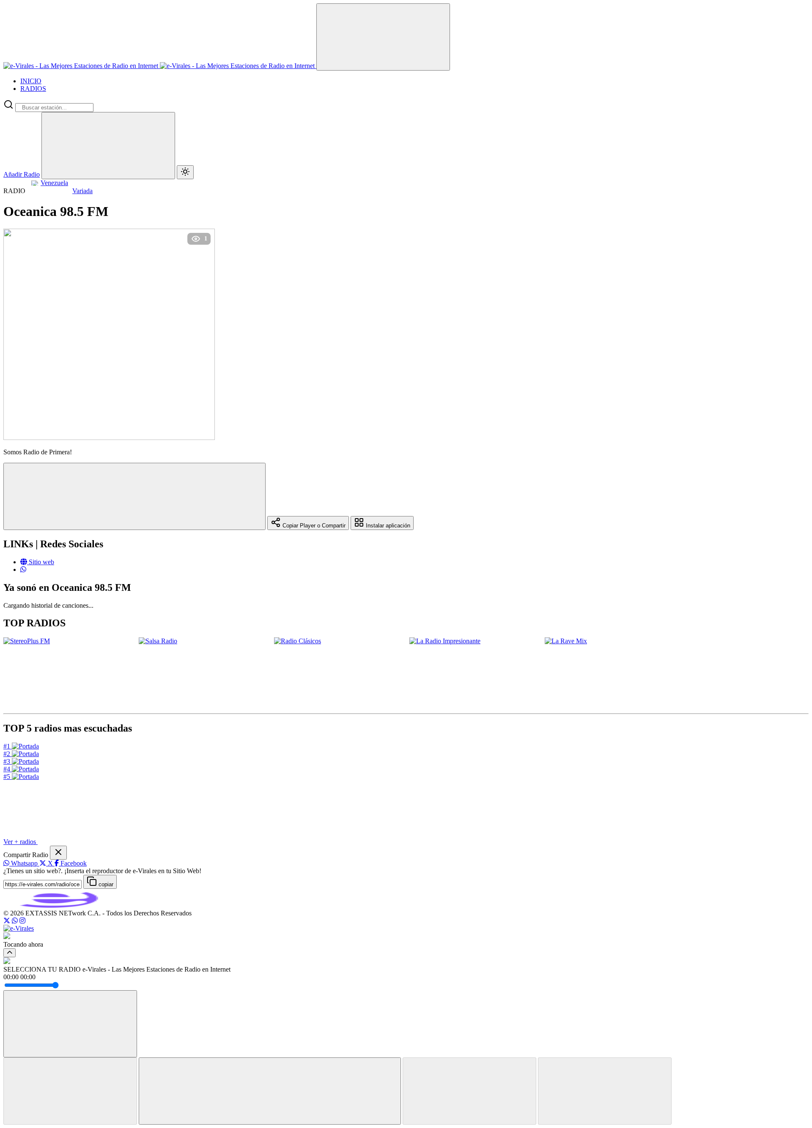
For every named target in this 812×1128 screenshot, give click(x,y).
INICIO (30, 81)
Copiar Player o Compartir (313, 525)
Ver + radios (20, 841)
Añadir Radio (21, 174)
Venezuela (54, 182)
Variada (82, 190)
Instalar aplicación (387, 525)
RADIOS (33, 88)
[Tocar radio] (270, 1091)
